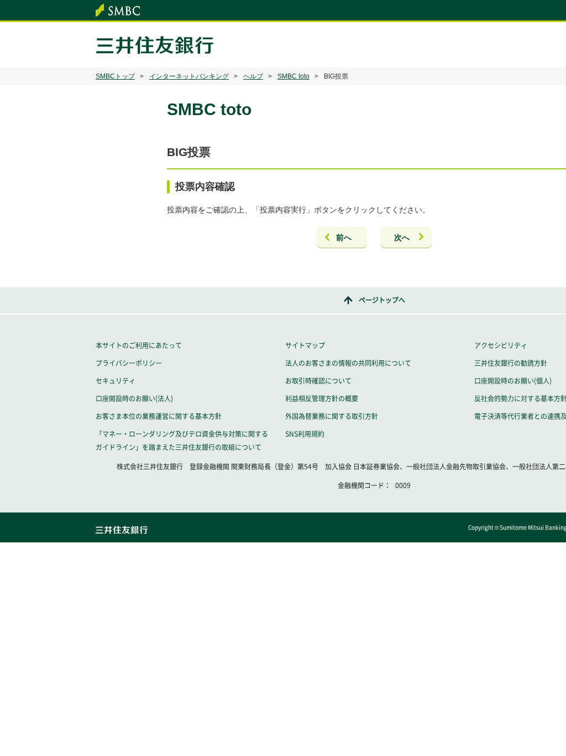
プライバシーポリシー (129, 363)
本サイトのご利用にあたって (139, 345)
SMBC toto (293, 76)
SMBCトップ (115, 76)
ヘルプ (253, 76)
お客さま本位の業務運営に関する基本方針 (159, 416)
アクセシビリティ (500, 345)
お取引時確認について (318, 381)
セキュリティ (115, 381)
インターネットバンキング (189, 76)
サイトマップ (305, 345)
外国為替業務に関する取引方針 (331, 416)
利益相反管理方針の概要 (321, 398)
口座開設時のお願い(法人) (134, 398)
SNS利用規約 (304, 434)
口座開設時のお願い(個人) (513, 381)
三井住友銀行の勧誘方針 (510, 363)
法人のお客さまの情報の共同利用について (348, 363)
